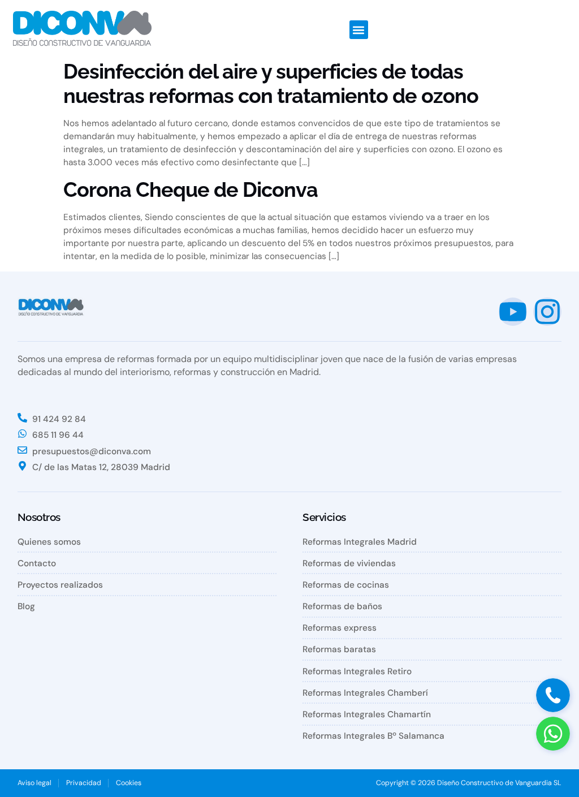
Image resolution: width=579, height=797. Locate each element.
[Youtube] (513, 312)
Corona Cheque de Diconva (190, 189)
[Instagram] (547, 312)
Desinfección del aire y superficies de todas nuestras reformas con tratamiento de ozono (270, 83)
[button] (358, 29)
